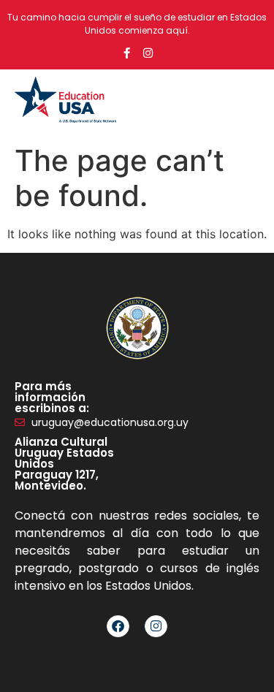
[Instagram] (147, 52)
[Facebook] (118, 626)
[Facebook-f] (126, 52)
